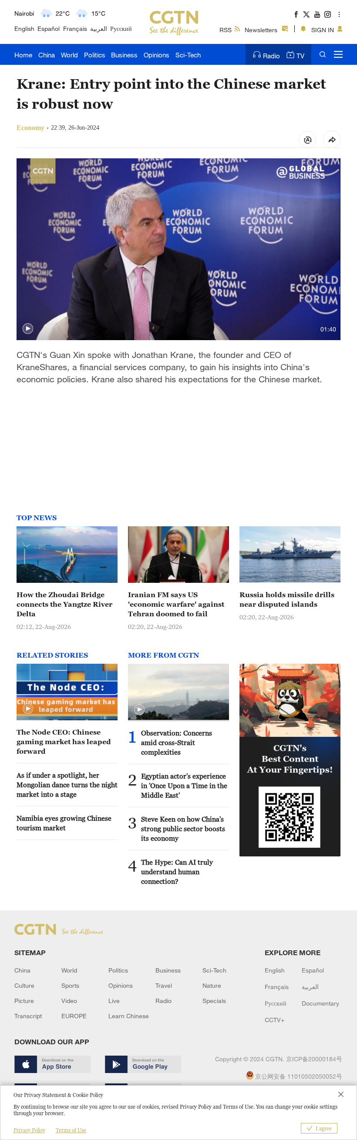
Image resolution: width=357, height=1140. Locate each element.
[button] (28, 329)
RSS (225, 29)
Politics (94, 55)
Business (124, 55)
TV (300, 56)
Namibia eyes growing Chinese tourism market (64, 823)
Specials (214, 1000)
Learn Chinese (128, 1016)
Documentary (320, 1003)
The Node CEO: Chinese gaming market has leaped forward (64, 741)
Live (114, 1000)
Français (75, 28)
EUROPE (74, 1016)
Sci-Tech (188, 55)
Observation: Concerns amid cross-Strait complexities (176, 742)
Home (23, 55)
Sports (70, 985)
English (24, 28)
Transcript (28, 1016)
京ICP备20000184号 (314, 1059)
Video (69, 1000)
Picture (24, 1000)
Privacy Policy (29, 1130)
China (46, 55)
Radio (271, 56)
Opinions (156, 55)
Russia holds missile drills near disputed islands (286, 599)
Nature (211, 985)
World (69, 55)
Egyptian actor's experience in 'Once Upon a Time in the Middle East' (184, 785)
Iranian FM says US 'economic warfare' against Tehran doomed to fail (176, 604)
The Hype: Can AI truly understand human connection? (177, 871)
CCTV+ (274, 1019)
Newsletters (261, 29)
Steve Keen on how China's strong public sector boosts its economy (183, 828)
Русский (121, 28)
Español (48, 28)
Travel (163, 985)
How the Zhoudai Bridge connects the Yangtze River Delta (64, 604)
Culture (24, 985)
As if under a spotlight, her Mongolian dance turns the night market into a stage (67, 784)
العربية (98, 28)
